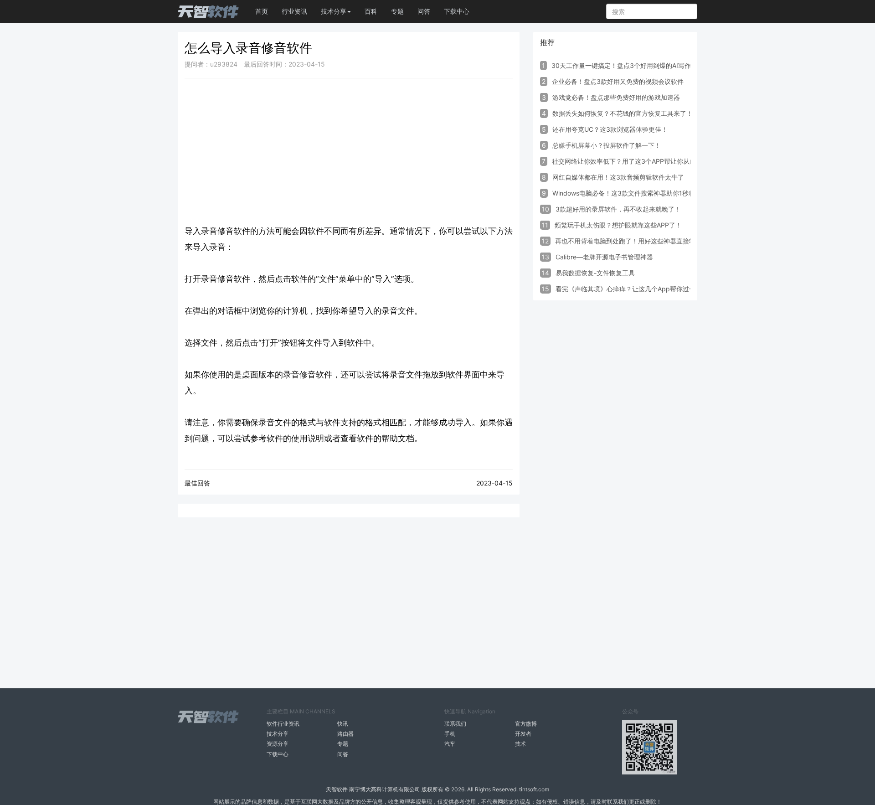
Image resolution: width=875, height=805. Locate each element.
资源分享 (277, 743)
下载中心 (456, 11)
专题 (397, 11)
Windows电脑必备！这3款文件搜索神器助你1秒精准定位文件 (639, 193)
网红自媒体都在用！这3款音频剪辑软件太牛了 (618, 177)
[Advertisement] (349, 151)
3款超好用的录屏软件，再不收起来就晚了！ (618, 209)
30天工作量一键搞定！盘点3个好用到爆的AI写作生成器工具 (637, 65)
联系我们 (455, 723)
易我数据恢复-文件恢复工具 (595, 273)
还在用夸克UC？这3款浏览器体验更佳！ (610, 129)
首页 (261, 11)
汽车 (449, 743)
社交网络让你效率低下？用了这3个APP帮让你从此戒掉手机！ (640, 161)
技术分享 (277, 733)
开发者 (523, 733)
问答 (423, 11)
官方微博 (526, 723)
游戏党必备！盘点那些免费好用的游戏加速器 (616, 97)
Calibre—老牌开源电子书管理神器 (604, 257)
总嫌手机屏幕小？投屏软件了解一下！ (606, 145)
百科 (371, 11)
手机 (449, 733)
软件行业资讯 (283, 723)
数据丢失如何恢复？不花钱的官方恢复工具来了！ (622, 113)
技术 (520, 743)
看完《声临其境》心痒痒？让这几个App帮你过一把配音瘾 (638, 289)
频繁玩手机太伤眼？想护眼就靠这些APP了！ (618, 225)
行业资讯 (294, 11)
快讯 (342, 723)
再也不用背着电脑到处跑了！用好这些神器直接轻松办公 (635, 241)
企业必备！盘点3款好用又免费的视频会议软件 (618, 81)
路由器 (345, 733)
